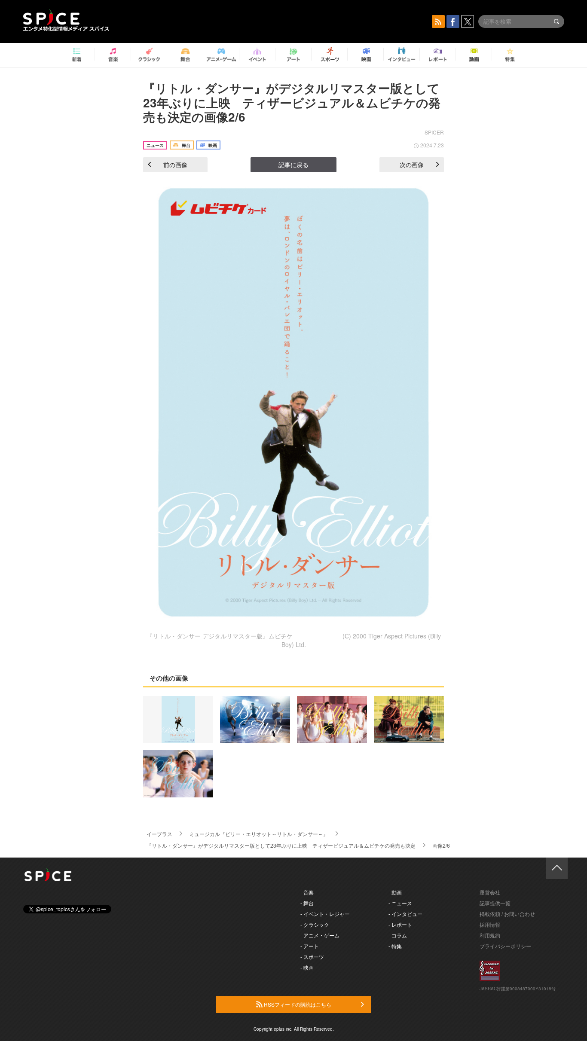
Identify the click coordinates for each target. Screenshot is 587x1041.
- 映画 (307, 967)
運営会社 (490, 892)
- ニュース (400, 903)
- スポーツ (312, 956)
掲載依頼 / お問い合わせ (507, 913)
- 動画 (395, 892)
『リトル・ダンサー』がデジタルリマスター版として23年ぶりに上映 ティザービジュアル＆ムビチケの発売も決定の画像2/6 (291, 102)
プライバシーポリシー (505, 945)
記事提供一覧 (495, 903)
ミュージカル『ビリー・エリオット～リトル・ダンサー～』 (258, 833)
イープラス (159, 833)
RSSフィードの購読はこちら (297, 1004)
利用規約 (490, 935)
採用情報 (490, 924)
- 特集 (395, 945)
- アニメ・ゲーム (319, 935)
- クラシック (314, 924)
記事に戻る (293, 164)
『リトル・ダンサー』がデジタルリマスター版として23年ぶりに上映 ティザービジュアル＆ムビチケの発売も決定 (281, 845)
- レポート (400, 924)
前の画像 (175, 164)
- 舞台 (307, 903)
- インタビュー (405, 913)
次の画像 (412, 164)
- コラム (397, 935)
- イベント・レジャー (325, 913)
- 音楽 (307, 892)
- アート (309, 945)
